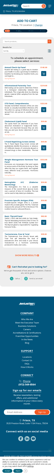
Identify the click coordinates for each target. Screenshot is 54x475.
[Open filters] (49, 51)
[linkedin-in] (27, 438)
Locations (27, 357)
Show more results (26, 255)
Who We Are (27, 319)
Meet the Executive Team (27, 322)
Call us (12, 278)
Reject (18, 471)
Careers (27, 329)
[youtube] (33, 438)
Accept (7, 471)
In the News (27, 339)
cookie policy (26, 464)
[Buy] (43, 73)
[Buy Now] (43, 91)
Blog (27, 342)
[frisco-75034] (10, 6)
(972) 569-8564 (19, 11)
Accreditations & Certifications (27, 332)
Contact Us (27, 360)
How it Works (27, 367)
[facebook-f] (20, 438)
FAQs (27, 363)
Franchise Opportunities (27, 336)
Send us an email (26, 278)
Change (39, 25)
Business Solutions (27, 326)
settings (30, 466)
